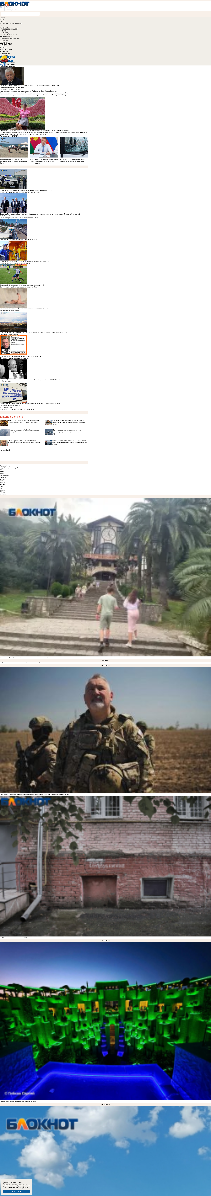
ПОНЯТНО (16, 1192)
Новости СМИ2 (5, 450)
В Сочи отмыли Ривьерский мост (18, 239)
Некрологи (3, 380)
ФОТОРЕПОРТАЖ (6, 49)
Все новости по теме (7, 89)
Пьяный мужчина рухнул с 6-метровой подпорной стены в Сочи (31, 403)
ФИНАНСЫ (3, 48)
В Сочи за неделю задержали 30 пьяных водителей (24, 190)
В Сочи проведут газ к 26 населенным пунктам (23, 261)
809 (21, 409)
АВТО (2, 20)
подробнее (16, 468)
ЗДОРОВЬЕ (4, 25)
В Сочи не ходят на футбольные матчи (20, 285)
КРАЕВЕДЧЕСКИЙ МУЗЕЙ (9, 29)
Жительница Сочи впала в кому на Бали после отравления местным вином (25, 130)
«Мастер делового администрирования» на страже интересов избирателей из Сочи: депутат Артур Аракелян (36, 95)
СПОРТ (2, 46)
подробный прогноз (6, 468)
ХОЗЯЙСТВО (4, 51)
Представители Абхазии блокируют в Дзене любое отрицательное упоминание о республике (25, 657)
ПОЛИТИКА (4, 42)
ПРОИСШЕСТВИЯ (6, 44)
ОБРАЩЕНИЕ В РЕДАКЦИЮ (9, 38)
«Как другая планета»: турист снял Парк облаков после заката (19, 1101)
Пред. (6, 407)
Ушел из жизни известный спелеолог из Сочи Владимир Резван (28, 380)
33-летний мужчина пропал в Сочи (18, 356)
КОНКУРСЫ (4, 27)
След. (11, 407)
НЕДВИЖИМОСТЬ (6, 36)
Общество (3, 190)
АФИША (2, 21)
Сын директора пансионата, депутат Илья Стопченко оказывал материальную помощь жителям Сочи (34, 93)
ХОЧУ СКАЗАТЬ (5, 53)
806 (13, 409)
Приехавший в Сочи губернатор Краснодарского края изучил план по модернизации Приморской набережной (43, 214)
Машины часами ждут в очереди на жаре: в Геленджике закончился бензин (23, 662)
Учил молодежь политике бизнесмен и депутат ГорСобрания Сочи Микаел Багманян (28, 91)
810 (24, 409)
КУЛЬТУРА (3, 31)
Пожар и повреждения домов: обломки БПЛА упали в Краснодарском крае (23, 937)
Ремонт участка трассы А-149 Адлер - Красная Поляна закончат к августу (32, 332)
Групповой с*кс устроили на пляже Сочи (23, 309)
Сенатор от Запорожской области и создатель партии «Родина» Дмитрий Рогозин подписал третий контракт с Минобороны (36, 794)
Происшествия (5, 136)
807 (15, 409)
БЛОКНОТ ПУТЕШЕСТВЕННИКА (11, 23)
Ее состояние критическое (59, 130)
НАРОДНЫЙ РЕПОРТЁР (8, 35)
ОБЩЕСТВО (4, 40)
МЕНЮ (2, 18)
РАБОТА (12, 57)
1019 (28, 409)
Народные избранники (7, 66)
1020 (32, 409)
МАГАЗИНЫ (11, 64)
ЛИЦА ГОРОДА (5, 33)
